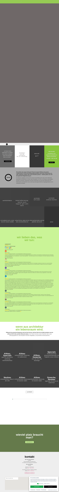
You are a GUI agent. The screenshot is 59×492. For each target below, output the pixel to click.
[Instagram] (7, 144)
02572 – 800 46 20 (31, 470)
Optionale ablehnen (37, 486)
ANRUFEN (51, 162)
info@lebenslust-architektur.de (30, 472)
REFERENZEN (7, 161)
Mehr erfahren (37, 159)
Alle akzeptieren (50, 486)
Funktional (47, 483)
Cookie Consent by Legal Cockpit (52, 489)
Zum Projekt (7, 363)
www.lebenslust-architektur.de (29, 473)
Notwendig (41, 483)
